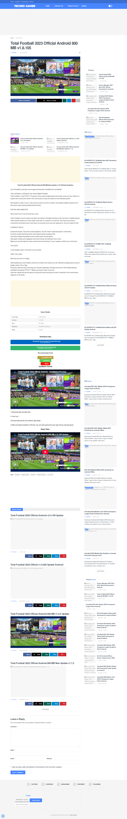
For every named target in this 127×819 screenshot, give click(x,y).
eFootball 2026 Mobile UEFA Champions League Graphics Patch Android (106, 647)
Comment (14, 727)
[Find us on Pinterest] (113, 1)
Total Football (19, 38)
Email (13, 758)
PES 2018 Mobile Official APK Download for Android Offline (106, 119)
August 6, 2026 (104, 91)
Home (12, 1)
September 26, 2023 (97, 207)
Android (17, 474)
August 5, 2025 (102, 660)
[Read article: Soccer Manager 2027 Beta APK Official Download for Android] (91, 88)
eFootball (89, 488)
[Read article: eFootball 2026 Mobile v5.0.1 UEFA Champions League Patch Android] (90, 680)
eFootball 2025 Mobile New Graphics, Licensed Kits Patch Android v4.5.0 (100, 554)
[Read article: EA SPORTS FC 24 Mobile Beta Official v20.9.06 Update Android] (100, 313)
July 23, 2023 (23, 52)
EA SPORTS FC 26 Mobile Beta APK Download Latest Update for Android (100, 161)
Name (13, 750)
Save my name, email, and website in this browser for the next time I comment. (37, 767)
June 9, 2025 (95, 516)
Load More (45, 709)
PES (87, 404)
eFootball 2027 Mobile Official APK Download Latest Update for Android (106, 668)
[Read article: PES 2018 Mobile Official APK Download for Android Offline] (91, 121)
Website (49, 758)
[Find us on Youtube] (106, 1)
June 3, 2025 (95, 558)
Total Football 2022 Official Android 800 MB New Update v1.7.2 (68, 148)
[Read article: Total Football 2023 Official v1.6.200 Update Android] (51, 141)
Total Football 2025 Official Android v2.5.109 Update (31, 139)
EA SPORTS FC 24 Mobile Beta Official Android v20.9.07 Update (100, 287)
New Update (25, 474)
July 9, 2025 (95, 165)
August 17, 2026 (104, 104)
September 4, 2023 (97, 332)
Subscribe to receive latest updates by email (22, 800)
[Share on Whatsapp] (64, 100)
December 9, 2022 (62, 151)
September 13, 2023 (62, 142)
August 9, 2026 (96, 433)
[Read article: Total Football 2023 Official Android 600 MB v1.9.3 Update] (15, 149)
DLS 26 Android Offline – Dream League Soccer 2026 (106, 657)
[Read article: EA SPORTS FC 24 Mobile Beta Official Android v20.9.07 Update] (100, 271)
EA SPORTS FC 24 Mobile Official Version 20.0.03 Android (98, 203)
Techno (14, 52)
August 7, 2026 (104, 124)
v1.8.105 (50, 474)
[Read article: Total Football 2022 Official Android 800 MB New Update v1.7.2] (51, 149)
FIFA (87, 178)
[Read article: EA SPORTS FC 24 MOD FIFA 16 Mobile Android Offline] (100, 229)
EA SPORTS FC (90, 136)
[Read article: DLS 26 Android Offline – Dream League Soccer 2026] (90, 659)
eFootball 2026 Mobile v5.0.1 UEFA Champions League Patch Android (106, 679)
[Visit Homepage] (25, 6)
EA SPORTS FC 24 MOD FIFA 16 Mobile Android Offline (97, 245)
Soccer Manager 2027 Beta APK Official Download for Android (106, 87)
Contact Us (17, 1)
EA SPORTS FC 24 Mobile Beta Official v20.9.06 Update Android (100, 328)
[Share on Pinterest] (74, 100)
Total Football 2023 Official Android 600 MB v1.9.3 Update (31, 148)
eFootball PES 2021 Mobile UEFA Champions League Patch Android (99, 110)
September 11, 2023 (97, 249)
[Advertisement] (63, 22)
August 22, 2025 (102, 683)
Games (31, 1)
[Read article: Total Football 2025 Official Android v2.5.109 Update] (15, 141)
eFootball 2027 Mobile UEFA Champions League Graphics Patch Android (106, 99)
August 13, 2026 (102, 672)
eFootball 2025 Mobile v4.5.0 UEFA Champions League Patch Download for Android (100, 512)
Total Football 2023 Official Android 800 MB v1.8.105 (106, 76)
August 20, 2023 (25, 151)
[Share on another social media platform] (78, 100)
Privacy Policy (24, 1)
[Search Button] (115, 6)
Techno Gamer (73, 815)
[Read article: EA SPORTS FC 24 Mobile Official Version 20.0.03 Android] (100, 188)
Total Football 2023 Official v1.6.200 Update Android (68, 139)
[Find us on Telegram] (115, 1)
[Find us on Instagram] (111, 1)
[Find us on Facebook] (109, 1)
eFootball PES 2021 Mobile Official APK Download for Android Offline (97, 429)
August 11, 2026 (93, 113)
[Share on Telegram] (69, 100)
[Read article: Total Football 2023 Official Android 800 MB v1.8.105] (91, 77)
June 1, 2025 (24, 142)
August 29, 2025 (102, 651)
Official (33, 474)
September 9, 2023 (97, 291)
